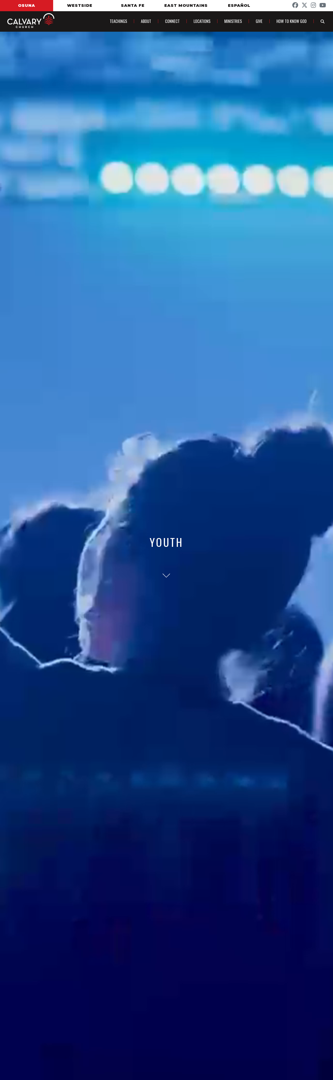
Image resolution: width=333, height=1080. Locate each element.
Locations (202, 21)
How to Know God (291, 21)
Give (259, 21)
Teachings (118, 21)
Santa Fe (133, 6)
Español (239, 6)
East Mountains (186, 6)
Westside (79, 6)
